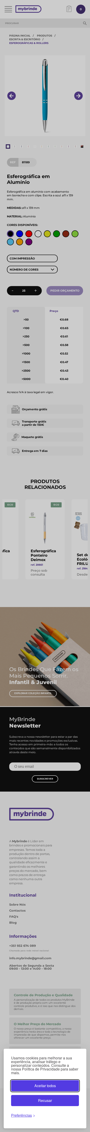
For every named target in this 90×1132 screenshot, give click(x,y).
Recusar (45, 1100)
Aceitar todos (45, 1085)
